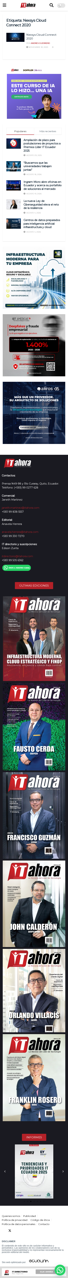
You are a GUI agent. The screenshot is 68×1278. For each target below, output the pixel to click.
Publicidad (29, 1216)
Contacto (44, 1224)
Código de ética (40, 1220)
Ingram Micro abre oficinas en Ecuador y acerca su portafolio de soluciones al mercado (43, 185)
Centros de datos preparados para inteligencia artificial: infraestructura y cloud (42, 223)
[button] (5, 1171)
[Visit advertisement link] (34, 92)
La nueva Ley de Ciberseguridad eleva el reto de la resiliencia (41, 204)
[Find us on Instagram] (29, 1231)
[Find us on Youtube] (22, 1231)
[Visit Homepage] (27, 5)
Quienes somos (11, 1216)
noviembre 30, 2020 (38, 47)
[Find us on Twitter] (9, 1231)
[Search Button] (51, 5)
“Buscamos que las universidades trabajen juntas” (38, 166)
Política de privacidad (14, 1220)
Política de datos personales (18, 1224)
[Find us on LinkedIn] (16, 1231)
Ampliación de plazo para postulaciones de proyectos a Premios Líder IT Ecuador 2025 (42, 145)
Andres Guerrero (40, 43)
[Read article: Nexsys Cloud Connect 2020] (15, 37)
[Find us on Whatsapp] (35, 1231)
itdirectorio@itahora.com (17, 556)
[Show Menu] (4, 5)
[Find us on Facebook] (3, 1231)
